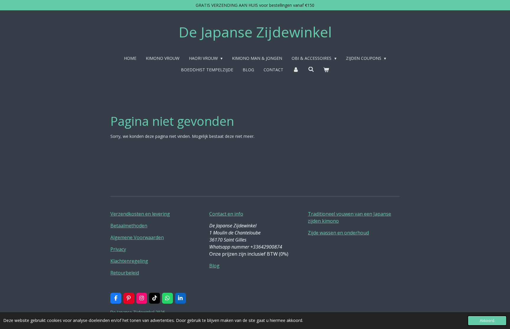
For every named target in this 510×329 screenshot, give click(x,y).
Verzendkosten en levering (140, 214)
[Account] (296, 69)
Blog (214, 265)
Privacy (118, 249)
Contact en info (226, 214)
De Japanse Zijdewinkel (255, 32)
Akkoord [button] (487, 320)
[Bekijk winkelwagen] (326, 69)
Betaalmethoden (128, 225)
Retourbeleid (124, 273)
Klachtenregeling (129, 261)
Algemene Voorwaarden (137, 237)
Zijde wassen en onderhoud (338, 232)
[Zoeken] (311, 69)
